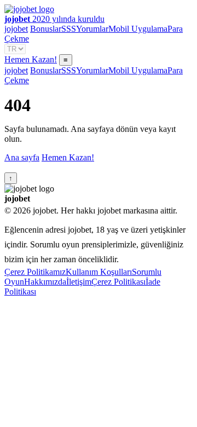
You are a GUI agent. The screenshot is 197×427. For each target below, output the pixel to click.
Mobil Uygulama (137, 28)
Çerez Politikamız (35, 271)
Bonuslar (45, 28)
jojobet (16, 28)
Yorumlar (92, 28)
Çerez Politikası (118, 281)
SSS (68, 28)
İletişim (78, 281)
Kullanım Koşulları (99, 271)
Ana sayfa (21, 157)
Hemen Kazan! (30, 59)
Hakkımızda (45, 281)
